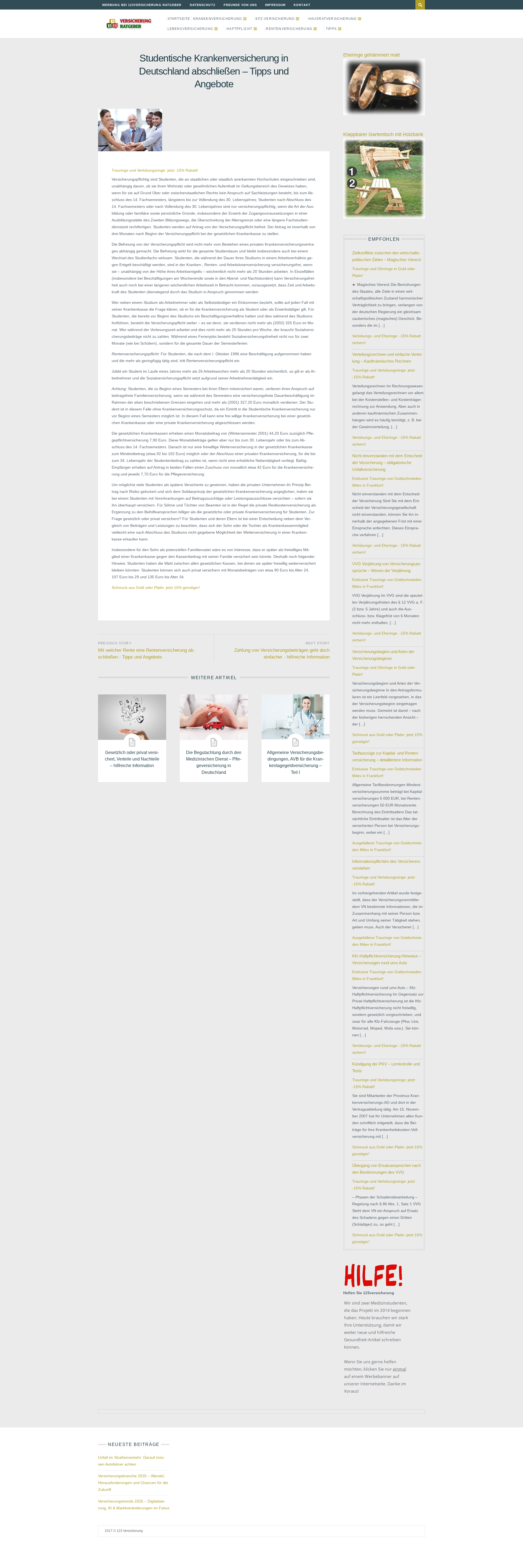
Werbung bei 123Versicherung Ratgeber (142, 5)
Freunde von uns (240, 5)
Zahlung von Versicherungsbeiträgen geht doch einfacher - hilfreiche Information (282, 654)
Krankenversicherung (217, 19)
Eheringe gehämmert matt (371, 55)
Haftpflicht (239, 29)
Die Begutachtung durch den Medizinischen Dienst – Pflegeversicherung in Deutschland (213, 762)
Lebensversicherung (190, 29)
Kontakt (302, 5)
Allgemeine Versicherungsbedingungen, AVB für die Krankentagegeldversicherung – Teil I (295, 762)
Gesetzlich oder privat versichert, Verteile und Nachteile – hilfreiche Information (132, 759)
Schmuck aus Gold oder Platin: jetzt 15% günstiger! (156, 587)
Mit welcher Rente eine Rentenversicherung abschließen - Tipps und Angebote (146, 654)
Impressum (275, 5)
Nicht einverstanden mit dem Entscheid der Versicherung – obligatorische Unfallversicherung (387, 462)
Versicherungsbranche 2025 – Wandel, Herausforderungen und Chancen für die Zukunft (133, 1483)
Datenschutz (202, 5)
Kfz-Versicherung (275, 19)
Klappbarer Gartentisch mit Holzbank (383, 134)
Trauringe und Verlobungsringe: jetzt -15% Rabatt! (155, 170)
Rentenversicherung (289, 29)
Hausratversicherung (332, 19)
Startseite (179, 19)
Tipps (331, 29)
